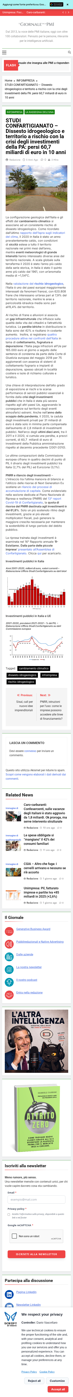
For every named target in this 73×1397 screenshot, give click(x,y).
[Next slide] (68, 12)
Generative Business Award (33, 929)
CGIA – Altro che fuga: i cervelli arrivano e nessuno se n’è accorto (45, 868)
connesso (30, 751)
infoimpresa (49, 675)
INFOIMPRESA (14, 112)
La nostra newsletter (29, 967)
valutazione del (38, 283)
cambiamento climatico (34, 668)
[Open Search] (69, 52)
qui (39, 553)
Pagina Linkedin (26, 1292)
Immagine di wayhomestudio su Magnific (14, 839)
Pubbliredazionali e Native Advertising (40, 941)
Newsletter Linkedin (28, 1304)
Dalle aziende (24, 954)
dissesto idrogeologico (22, 675)
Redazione (14, 159)
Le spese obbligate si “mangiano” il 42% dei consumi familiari (34, 12)
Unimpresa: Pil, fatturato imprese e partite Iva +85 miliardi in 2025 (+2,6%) (41, 892)
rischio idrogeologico (21, 681)
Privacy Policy (29, 1371)
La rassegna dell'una (40, 112)
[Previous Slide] (63, 12)
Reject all (34, 1381)
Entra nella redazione (29, 992)
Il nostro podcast (26, 980)
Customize (57, 1381)
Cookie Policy (47, 1371)
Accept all (58, 1389)
